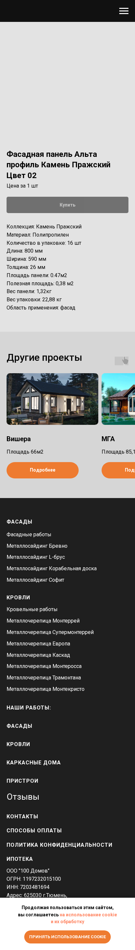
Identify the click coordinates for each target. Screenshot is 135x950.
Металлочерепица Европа (38, 644)
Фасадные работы (29, 534)
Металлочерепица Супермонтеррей (50, 632)
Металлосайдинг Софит (35, 580)
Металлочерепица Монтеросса (44, 666)
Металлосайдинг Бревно (37, 546)
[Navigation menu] (123, 11)
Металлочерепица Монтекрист (44, 689)
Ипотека (20, 859)
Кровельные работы (32, 609)
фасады (19, 726)
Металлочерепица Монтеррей (43, 621)
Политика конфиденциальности (59, 845)
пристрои (22, 781)
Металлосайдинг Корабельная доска (52, 568)
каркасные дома (34, 762)
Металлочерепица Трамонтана (44, 678)
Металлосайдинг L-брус (36, 557)
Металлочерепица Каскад (38, 655)
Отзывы (23, 797)
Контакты (22, 816)
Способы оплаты (34, 830)
